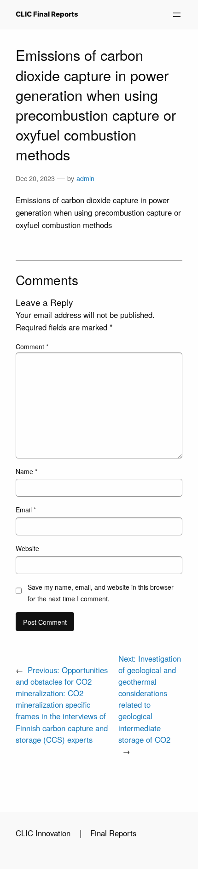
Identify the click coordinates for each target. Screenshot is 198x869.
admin (85, 178)
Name (26, 471)
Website (27, 548)
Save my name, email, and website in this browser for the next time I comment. (101, 592)
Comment (32, 346)
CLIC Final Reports (47, 14)
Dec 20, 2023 (35, 178)
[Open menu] (176, 14)
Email (26, 509)
